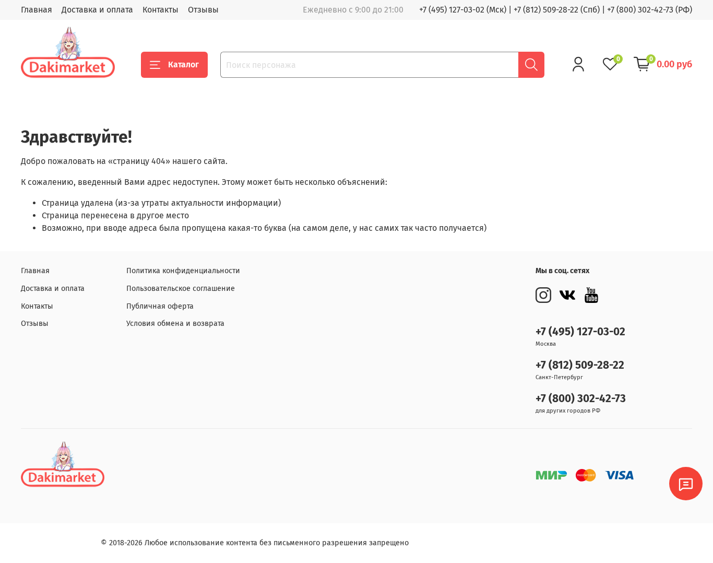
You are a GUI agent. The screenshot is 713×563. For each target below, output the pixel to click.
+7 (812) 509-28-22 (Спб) (557, 10)
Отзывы (203, 10)
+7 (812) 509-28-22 (580, 365)
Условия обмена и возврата (175, 323)
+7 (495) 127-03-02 (580, 331)
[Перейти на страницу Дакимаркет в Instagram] (543, 295)
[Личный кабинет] (578, 64)
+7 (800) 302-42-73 (581, 398)
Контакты (160, 10)
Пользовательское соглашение (180, 288)
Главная (36, 10)
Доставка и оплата (97, 10)
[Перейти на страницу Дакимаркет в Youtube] (591, 295)
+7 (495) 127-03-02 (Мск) (462, 10)
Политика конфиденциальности (183, 270)
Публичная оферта (160, 306)
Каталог (183, 64)
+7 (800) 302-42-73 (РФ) (649, 10)
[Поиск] (531, 65)
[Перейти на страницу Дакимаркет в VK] (567, 295)
